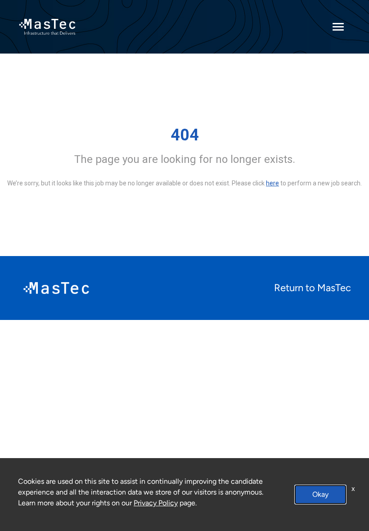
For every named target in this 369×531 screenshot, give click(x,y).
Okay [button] (320, 494)
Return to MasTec (312, 287)
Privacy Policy (156, 503)
